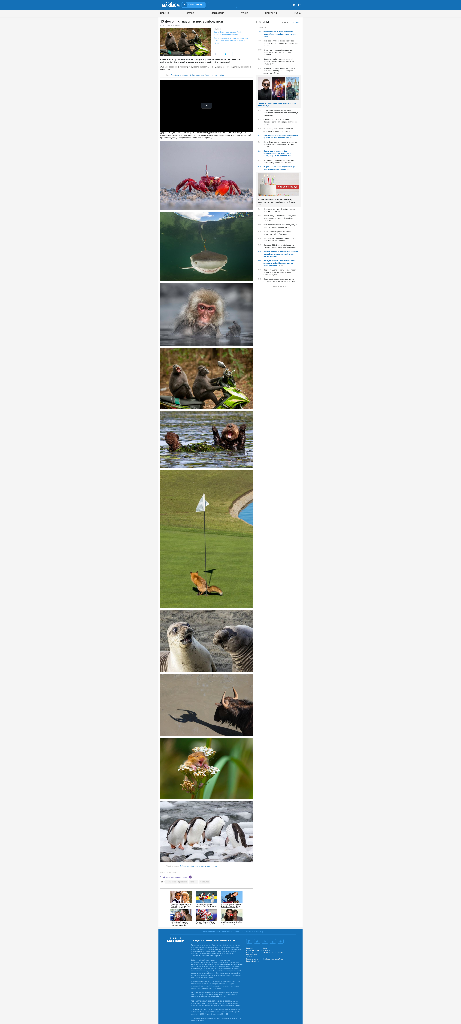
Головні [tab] (295, 23)
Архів (265, 948)
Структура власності (254, 950)
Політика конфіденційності (273, 959)
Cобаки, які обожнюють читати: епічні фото (198, 866)
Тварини (193, 882)
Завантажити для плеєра (272, 952)
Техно (244, 13)
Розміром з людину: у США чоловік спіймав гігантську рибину (198, 75)
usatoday (172, 872)
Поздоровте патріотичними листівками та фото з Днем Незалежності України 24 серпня (231, 40)
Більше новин (280, 286)
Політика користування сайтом (251, 954)
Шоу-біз (190, 13)
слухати (195, 5)
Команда (249, 948)
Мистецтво (204, 882)
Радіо (297, 13)
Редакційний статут (253, 961)
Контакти (266, 950)
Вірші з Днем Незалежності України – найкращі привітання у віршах (229, 33)
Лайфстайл (217, 13)
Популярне (271, 13)
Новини (164, 13)
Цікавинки (182, 882)
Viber (190, 877)
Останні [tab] (284, 23)
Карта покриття (252, 959)
